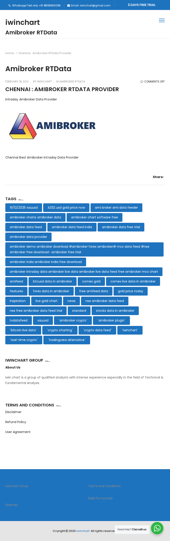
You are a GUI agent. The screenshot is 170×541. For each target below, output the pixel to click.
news (71, 301)
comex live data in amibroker (133, 281)
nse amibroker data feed (104, 301)
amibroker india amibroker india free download (46, 262)
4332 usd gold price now (66, 207)
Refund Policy (15, 422)
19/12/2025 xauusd (24, 207)
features (16, 291)
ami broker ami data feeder (116, 207)
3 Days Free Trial (142, 5)
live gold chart (47, 301)
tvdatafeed (18, 320)
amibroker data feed (26, 227)
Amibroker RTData (72, 81)
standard (79, 310)
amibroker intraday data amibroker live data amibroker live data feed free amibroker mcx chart (84, 271)
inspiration (18, 301)
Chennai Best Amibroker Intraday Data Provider (42, 157)
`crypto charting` (60, 330)
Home (9, 53)
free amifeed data (93, 291)
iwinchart (22, 22)
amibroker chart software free (94, 217)
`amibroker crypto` (72, 320)
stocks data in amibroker (115, 310)
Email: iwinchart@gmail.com (90, 5)
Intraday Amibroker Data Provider (31, 99)
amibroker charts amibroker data (35, 217)
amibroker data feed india (72, 227)
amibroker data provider (28, 237)
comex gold (91, 281)
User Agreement (18, 432)
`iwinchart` (130, 330)
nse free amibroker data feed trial (36, 310)
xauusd (42, 320)
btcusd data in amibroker (52, 281)
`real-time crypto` (24, 340)
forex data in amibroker (51, 291)
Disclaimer (13, 412)
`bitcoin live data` (23, 330)
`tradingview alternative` (67, 340)
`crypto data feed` (97, 330)
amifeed (16, 281)
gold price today (130, 291)
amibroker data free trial (121, 227)
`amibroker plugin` (111, 320)
